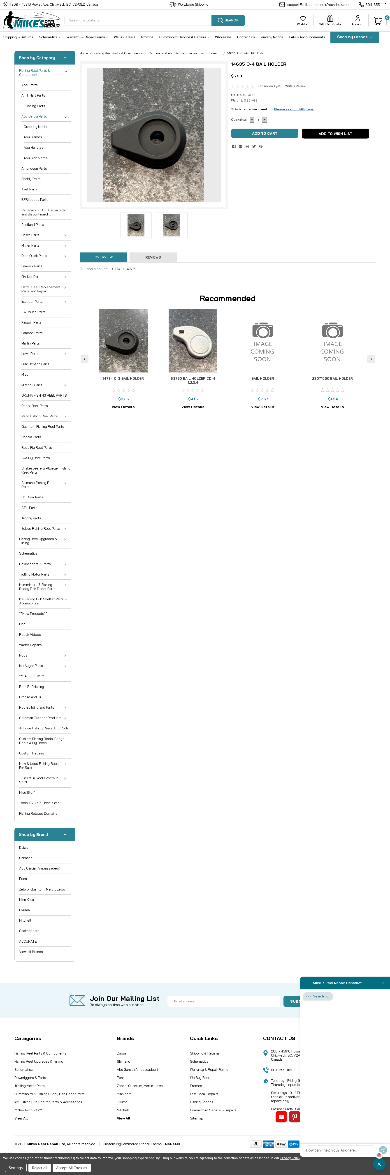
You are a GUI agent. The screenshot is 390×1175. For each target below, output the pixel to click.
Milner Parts (30, 245)
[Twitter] (254, 146)
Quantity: (238, 120)
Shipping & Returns (18, 37)
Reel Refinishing (31, 687)
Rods (23, 655)
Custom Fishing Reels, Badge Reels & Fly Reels (42, 741)
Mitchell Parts (31, 385)
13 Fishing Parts (33, 106)
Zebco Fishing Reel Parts (40, 528)
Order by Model (36, 127)
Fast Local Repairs (204, 1094)
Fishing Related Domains (38, 813)
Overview (104, 257)
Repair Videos (30, 634)
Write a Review (295, 86)
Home (84, 53)
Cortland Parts (32, 224)
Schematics (48, 37)
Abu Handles (33, 147)
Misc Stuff (27, 792)
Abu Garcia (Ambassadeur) (39, 868)
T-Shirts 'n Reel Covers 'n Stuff (38, 780)
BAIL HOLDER (262, 378)
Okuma (24, 910)
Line (22, 624)
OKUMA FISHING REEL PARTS (44, 395)
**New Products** (33, 613)
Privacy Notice (272, 37)
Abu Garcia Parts (34, 116)
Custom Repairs (31, 753)
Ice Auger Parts (31, 666)
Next (217, 135)
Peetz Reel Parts (34, 406)
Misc (24, 374)
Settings (16, 1167)
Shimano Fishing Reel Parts (37, 485)
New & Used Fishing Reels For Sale (39, 765)
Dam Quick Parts (34, 256)
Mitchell (25, 920)
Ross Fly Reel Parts (36, 447)
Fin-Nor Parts (31, 277)
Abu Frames (33, 137)
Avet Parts (29, 189)
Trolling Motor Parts (34, 574)
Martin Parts (30, 343)
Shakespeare (29, 931)
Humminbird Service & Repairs (183, 37)
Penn (23, 879)
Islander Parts (32, 301)
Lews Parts (30, 354)
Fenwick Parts (31, 266)
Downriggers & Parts (35, 564)
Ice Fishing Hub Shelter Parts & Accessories (43, 601)
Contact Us (246, 37)
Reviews (153, 257)
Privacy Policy (290, 1158)
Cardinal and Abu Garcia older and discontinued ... (44, 212)
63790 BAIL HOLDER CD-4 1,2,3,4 (193, 380)
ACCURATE (28, 941)
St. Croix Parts (32, 497)
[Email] (240, 146)
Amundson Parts (34, 168)
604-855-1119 (376, 4)
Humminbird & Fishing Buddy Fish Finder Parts (37, 587)
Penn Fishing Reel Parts (39, 416)
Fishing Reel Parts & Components (34, 72)
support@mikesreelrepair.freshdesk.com (318, 4)
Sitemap (196, 1118)
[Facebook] (234, 146)
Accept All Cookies (71, 1167)
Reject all (39, 1167)
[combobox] (154, 20)
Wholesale (223, 37)
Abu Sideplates (36, 158)
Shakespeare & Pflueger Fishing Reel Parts (45, 470)
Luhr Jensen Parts (35, 364)
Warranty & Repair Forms (86, 37)
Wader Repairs (30, 645)
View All (21, 1118)
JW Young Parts (33, 312)
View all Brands (31, 952)
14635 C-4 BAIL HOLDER (245, 53)
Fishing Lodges (201, 1102)
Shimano (25, 858)
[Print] (247, 146)
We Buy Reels (124, 37)
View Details (123, 407)
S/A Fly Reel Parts (35, 458)
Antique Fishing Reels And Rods (44, 728)
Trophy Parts (31, 518)
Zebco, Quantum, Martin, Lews (42, 889)
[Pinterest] (261, 146)
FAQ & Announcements (307, 37)
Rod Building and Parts (36, 707)
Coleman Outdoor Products (40, 718)
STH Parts (29, 508)
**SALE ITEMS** (31, 676)
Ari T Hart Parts (33, 95)
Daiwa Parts (30, 235)
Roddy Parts (31, 179)
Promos (147, 37)
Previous (91, 135)
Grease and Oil (30, 697)
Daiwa (23, 847)
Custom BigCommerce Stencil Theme (132, 1144)
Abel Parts (29, 85)
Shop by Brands (353, 36)
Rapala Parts (31, 437)
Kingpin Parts (31, 322)
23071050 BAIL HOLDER (332, 378)
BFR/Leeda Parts (34, 199)
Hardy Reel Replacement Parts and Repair (40, 289)
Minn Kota (26, 899)
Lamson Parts (32, 333)
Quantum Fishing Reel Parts (42, 426)
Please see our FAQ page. (294, 109)
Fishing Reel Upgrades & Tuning (38, 541)
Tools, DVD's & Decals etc (39, 803)
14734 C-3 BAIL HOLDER (123, 378)
